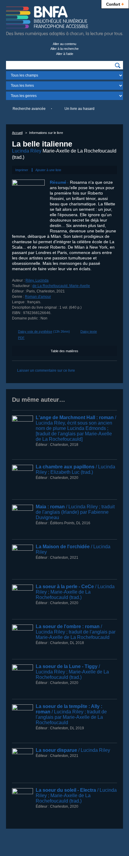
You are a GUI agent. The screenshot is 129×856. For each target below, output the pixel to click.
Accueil (17, 133)
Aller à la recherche (64, 48)
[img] (117, 65)
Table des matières (64, 351)
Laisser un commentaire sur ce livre (46, 370)
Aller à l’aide (64, 54)
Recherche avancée (29, 109)
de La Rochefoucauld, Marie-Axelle (61, 286)
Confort (115, 4)
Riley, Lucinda (37, 280)
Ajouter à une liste (48, 170)
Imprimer (21, 170)
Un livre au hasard (79, 109)
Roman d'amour (38, 297)
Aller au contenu (64, 44)
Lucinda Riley (26, 150)
